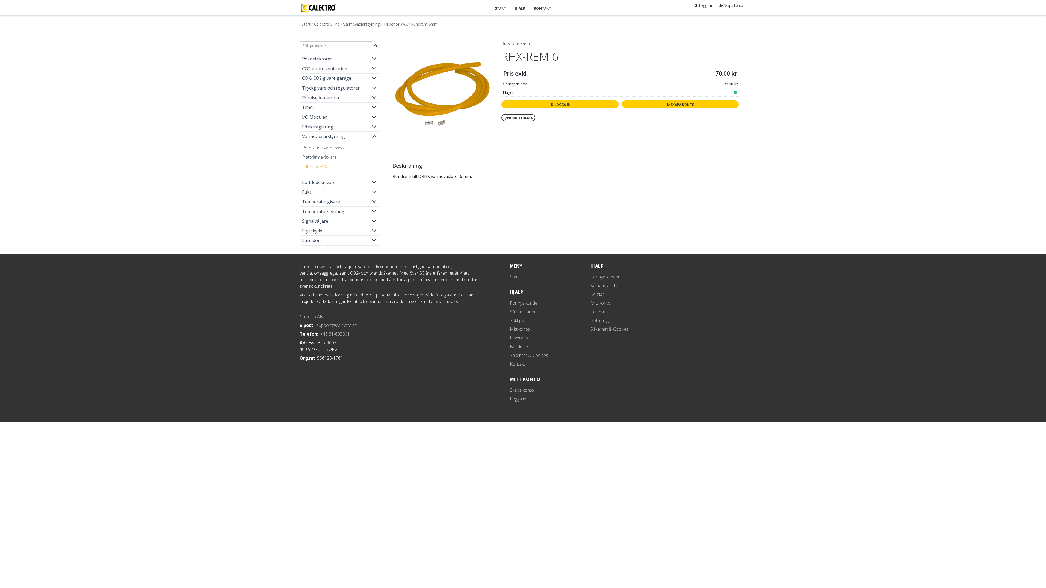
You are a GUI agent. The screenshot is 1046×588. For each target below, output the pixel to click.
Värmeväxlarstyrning (361, 24)
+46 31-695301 (335, 334)
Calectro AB (311, 317)
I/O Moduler (314, 117)
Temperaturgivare (321, 202)
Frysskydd (312, 231)
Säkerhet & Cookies (529, 355)
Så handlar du (523, 312)
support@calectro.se (337, 325)
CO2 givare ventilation (324, 69)
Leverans (519, 338)
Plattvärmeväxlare (319, 157)
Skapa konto (683, 104)
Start (500, 8)
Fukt (306, 192)
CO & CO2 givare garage (326, 78)
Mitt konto (520, 329)
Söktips (517, 320)
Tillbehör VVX (396, 24)
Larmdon (311, 240)
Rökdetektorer (317, 59)
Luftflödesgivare (319, 182)
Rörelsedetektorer (321, 98)
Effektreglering (317, 127)
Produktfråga (520, 118)
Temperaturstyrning (323, 212)
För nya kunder (524, 303)
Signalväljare (315, 221)
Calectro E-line (327, 24)
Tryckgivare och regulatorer (331, 88)
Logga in (562, 104)
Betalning (519, 347)
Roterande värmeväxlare (326, 148)
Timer (308, 107)
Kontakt (542, 8)
